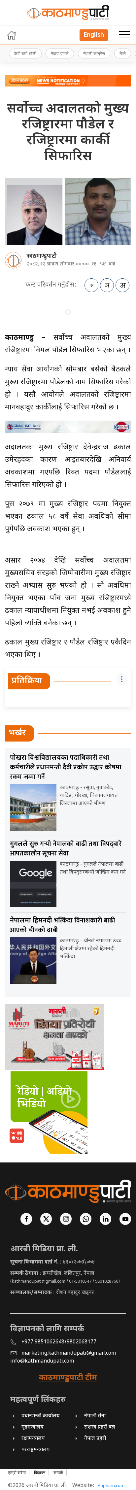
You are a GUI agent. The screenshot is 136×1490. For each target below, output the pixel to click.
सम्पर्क (58, 1472)
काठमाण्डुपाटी (41, 256)
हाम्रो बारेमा (17, 1472)
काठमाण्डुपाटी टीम (68, 1378)
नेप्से (122, 53)
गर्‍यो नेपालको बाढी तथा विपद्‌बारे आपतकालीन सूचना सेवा (66, 848)
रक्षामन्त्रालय (33, 1438)
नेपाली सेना (95, 1416)
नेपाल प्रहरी (95, 1438)
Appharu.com (111, 1485)
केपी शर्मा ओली (25, 53)
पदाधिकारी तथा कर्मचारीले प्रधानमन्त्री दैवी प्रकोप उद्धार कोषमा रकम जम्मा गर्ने (65, 767)
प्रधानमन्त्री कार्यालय (40, 1416)
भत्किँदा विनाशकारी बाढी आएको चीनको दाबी (62, 925)
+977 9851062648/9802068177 (58, 1342)
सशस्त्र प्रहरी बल (99, 1427)
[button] (124, 35)
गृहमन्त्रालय (32, 1427)
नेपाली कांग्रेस (94, 53)
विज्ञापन (39, 1472)
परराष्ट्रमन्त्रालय (35, 1449)
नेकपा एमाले (60, 53)
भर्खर (17, 733)
